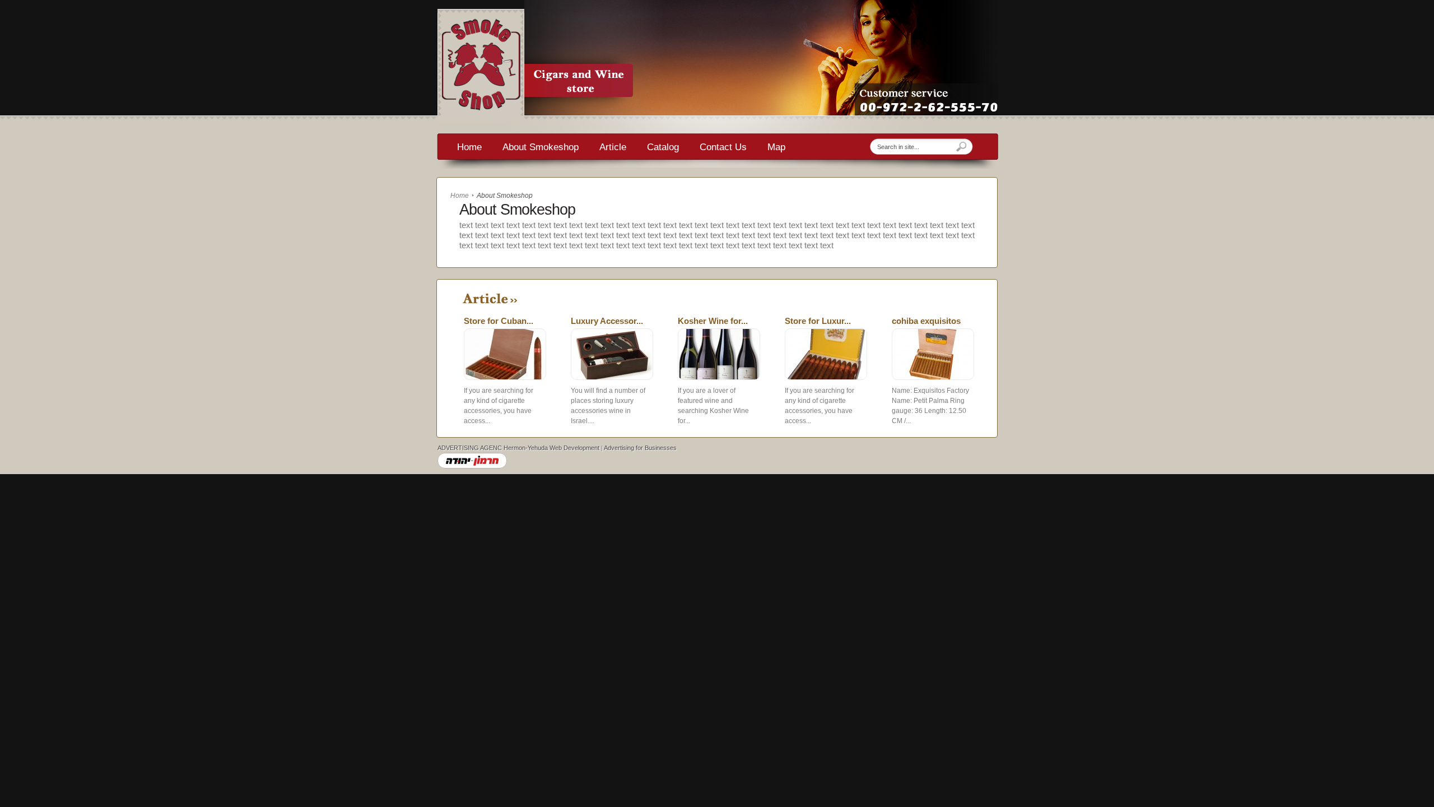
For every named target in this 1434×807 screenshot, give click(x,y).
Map (776, 147)
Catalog (663, 147)
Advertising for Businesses (640, 447)
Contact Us (723, 147)
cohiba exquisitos (926, 321)
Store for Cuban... (498, 321)
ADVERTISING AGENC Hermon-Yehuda (492, 447)
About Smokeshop (540, 147)
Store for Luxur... (818, 321)
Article (612, 147)
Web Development (574, 447)
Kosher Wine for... (713, 321)
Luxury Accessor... (607, 321)
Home (469, 147)
